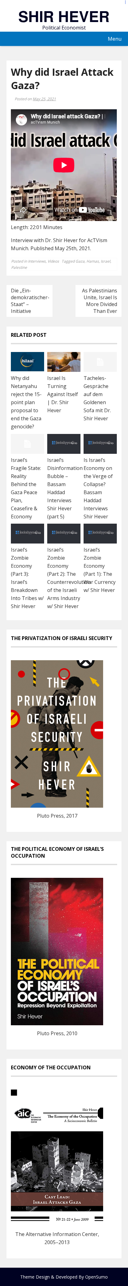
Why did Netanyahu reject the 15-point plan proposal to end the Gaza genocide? (26, 402)
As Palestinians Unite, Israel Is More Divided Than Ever (99, 300)
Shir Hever (64, 16)
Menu (114, 38)
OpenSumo (96, 1277)
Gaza (80, 261)
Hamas (92, 261)
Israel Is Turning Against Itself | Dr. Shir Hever (62, 394)
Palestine (19, 267)
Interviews (37, 261)
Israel (105, 261)
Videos (53, 261)
